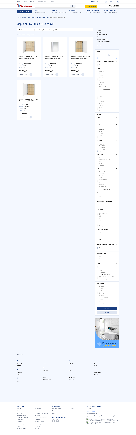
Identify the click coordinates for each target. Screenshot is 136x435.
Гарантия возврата (57, 408)
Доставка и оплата (22, 1)
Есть (100, 220)
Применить (107, 308)
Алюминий (102, 171)
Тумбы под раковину (102, 39)
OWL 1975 (71, 364)
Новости (32, 1)
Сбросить (107, 312)
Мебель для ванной (110, 10)
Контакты (51, 1)
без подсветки (103, 213)
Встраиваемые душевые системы (41, 418)
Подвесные (61, 12)
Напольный (102, 145)
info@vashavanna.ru (91, 413)
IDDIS (100, 84)
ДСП (100, 157)
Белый (101, 175)
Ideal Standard (102, 86)
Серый (101, 299)
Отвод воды (38, 424)
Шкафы (99, 45)
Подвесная (102, 149)
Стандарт (101, 278)
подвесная (102, 147)
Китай (100, 131)
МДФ (100, 163)
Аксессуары (38, 408)
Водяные (88, 12)
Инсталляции (20, 421)
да (100, 218)
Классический (102, 267)
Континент (97, 372)
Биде (18, 426)
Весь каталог (25, 11)
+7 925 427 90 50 (113, 6)
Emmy (100, 80)
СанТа (96, 374)
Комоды (99, 32)
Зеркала (106, 12)
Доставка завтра (103, 65)
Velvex (96, 364)
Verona (101, 99)
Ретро (100, 270)
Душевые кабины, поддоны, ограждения (23, 416)
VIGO (95, 365)
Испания (101, 129)
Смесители (72, 10)
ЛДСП (100, 161)
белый (100, 177)
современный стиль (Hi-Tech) (106, 276)
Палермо (101, 109)
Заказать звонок (91, 6)
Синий (100, 301)
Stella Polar (72, 377)
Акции (53, 413)
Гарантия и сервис (42, 1)
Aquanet (101, 71)
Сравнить (31, 74)
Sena (100, 98)
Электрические (96, 12)
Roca (70, 371)
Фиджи (101, 110)
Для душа (19, 413)
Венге (100, 292)
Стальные (37, 12)
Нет (100, 198)
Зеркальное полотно (104, 159)
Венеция (101, 101)
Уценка (37, 428)
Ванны (36, 10)
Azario (100, 73)
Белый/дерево (103, 179)
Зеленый (101, 294)
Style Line (71, 379)
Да (100, 196)
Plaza (100, 96)
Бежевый (101, 173)
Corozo (101, 77)
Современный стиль (104, 274)
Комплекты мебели (102, 34)
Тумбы (115, 12)
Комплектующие (39, 421)
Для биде (79, 12)
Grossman (101, 82)
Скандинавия (102, 272)
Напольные (55, 12)
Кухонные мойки (21, 428)
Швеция (101, 137)
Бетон (100, 290)
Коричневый (102, 186)
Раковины (37, 415)
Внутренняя (102, 215)
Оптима (101, 105)
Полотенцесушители (93, 10)
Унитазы (54, 10)
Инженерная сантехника (41, 413)
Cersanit (101, 75)
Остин (100, 107)
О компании (73, 411)
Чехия (100, 135)
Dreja (100, 79)
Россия (101, 133)
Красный (101, 295)
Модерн (101, 268)
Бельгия (101, 127)
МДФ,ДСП (102, 165)
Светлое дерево (103, 297)
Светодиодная (103, 226)
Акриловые (43, 12)
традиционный (103, 279)
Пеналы (111, 12)
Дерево (101, 181)
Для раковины (73, 12)
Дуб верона (102, 182)
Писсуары (37, 426)
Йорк (100, 103)
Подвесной (102, 151)
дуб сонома (102, 184)
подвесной (102, 144)
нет (100, 224)
